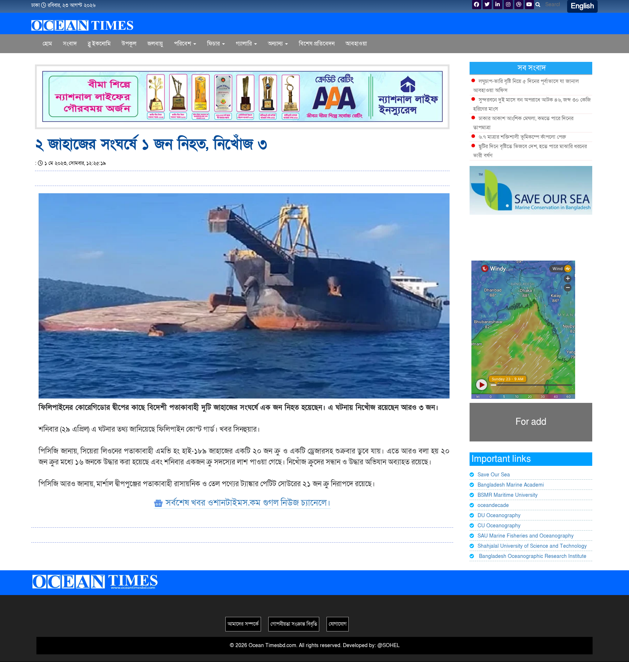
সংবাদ (70, 44)
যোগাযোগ (338, 624)
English (582, 6)
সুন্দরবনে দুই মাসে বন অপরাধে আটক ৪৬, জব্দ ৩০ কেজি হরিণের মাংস (532, 104)
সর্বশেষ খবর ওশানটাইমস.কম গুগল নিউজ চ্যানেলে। (247, 502)
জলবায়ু (155, 44)
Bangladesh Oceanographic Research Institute (532, 556)
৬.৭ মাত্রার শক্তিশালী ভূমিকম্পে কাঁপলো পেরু (522, 136)
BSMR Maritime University (508, 495)
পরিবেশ (183, 44)
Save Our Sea (494, 474)
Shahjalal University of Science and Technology (532, 546)
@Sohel (388, 645)
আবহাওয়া (356, 44)
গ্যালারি (244, 44)
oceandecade (493, 505)
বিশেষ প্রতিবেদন (317, 44)
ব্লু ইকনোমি (99, 44)
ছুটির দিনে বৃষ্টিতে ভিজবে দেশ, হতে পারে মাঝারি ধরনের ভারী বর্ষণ (530, 151)
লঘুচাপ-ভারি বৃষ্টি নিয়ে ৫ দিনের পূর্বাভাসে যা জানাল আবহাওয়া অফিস (526, 86)
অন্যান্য (276, 44)
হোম (47, 44)
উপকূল (129, 44)
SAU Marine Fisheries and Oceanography (526, 535)
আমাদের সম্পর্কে (243, 624)
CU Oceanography (499, 525)
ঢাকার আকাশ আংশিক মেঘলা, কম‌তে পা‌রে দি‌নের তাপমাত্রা (523, 123)
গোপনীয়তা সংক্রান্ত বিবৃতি (293, 624)
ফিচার (214, 44)
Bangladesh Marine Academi (511, 484)
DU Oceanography (499, 515)
